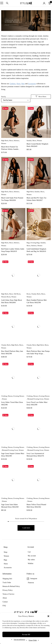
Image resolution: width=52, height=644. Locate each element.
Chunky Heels (36, 294)
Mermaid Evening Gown (35, 399)
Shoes (18, 84)
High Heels (4, 140)
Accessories (32, 84)
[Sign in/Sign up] (44, 3)
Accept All (26, 634)
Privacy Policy (33, 640)
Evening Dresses (18, 396)
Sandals (29, 140)
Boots (28, 294)
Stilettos (16, 140)
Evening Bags (35, 243)
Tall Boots (17, 294)
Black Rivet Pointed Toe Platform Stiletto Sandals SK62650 (9, 149)
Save (6, 108)
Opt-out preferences (19, 639)
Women (3, 143)
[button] (48, 616)
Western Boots (6, 297)
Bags (23, 84)
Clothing (12, 84)
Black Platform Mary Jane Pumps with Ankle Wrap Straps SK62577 (38, 353)
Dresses (10, 396)
